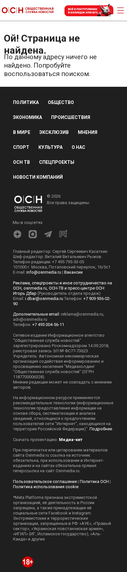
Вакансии (73, 272)
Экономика (27, 117)
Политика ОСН (94, 481)
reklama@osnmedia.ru (82, 314)
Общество (61, 102)
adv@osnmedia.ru (30, 319)
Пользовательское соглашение (45, 481)
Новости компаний (38, 177)
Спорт (21, 147)
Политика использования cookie (45, 486)
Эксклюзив (54, 132)
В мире (21, 132)
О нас (78, 147)
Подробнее (101, 428)
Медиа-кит (70, 439)
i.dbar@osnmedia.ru (44, 298)
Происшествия (70, 117)
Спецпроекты (56, 162)
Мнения (87, 132)
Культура (50, 147)
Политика (26, 102)
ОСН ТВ (21, 162)
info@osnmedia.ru (43, 272)
